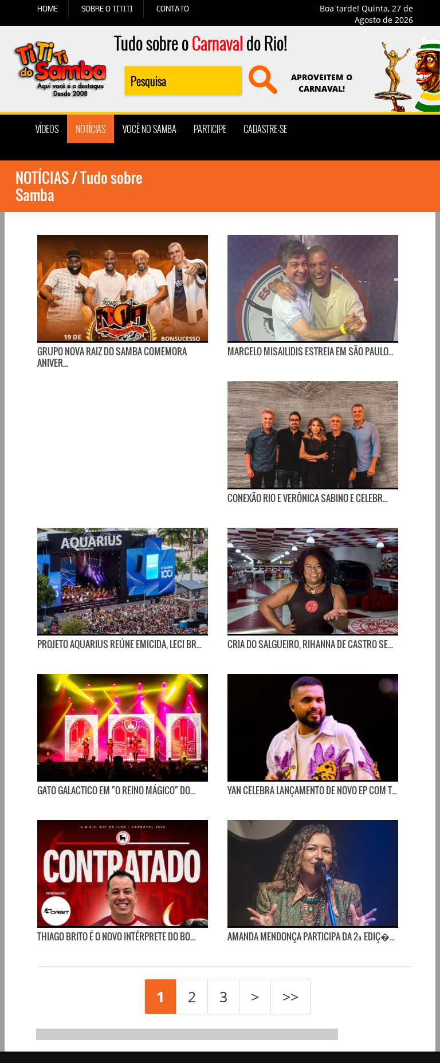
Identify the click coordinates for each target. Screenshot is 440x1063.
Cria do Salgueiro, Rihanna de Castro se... (310, 644)
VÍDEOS (47, 129)
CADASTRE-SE (265, 129)
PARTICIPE (210, 129)
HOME (47, 8)
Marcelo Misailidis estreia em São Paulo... (310, 351)
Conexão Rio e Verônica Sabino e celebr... (307, 498)
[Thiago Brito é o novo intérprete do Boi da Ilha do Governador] (122, 873)
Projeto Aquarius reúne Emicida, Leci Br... (119, 644)
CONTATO (172, 8)
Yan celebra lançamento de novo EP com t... (312, 790)
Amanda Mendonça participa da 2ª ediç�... (311, 936)
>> (290, 996)
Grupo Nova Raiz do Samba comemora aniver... (112, 357)
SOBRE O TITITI (107, 8)
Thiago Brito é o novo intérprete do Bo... (116, 936)
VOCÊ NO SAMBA (149, 129)
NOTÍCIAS (90, 129)
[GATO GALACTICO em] (122, 726)
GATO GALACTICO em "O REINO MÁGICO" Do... (116, 790)
